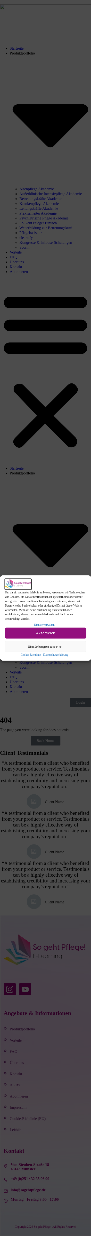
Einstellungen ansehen (45, 646)
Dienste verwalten (44, 624)
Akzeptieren (45, 633)
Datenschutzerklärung (55, 654)
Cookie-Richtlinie (31, 654)
